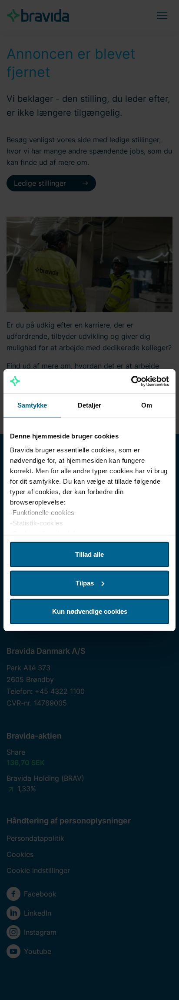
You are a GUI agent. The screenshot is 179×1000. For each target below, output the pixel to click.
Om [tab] (146, 405)
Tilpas (85, 582)
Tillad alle (89, 554)
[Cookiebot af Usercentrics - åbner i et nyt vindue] (131, 381)
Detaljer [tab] (90, 405)
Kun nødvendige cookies (89, 611)
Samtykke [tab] (32, 405)
